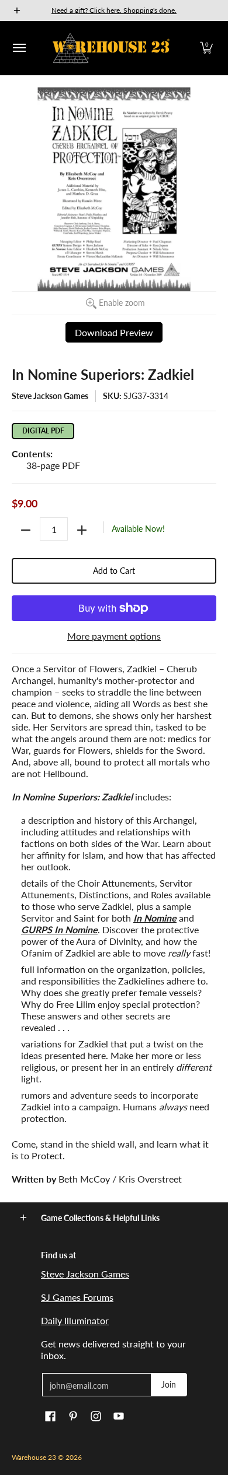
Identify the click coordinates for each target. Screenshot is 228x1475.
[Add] (82, 530)
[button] (206, 48)
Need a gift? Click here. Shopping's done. (114, 10)
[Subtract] (26, 530)
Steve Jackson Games (50, 396)
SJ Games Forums (77, 1297)
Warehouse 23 (34, 1457)
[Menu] (19, 48)
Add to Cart (114, 571)
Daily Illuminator (75, 1320)
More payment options (114, 635)
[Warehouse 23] (111, 48)
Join (168, 1384)
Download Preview (114, 332)
